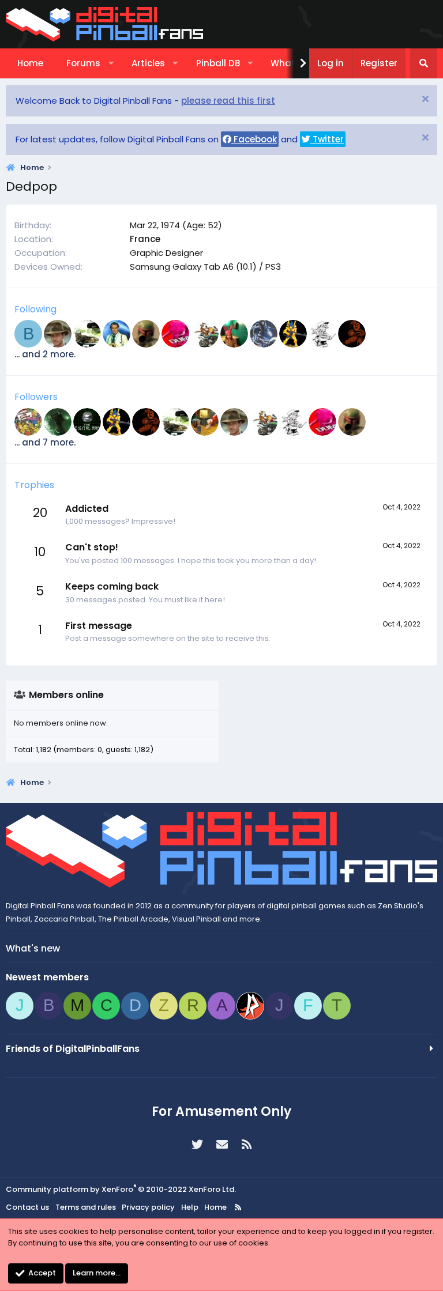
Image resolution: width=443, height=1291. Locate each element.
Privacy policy (148, 1207)
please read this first (228, 101)
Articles (148, 63)
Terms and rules (85, 1207)
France (145, 239)
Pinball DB (218, 63)
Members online (66, 694)
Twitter (327, 139)
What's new (33, 948)
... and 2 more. (45, 354)
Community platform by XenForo (121, 1189)
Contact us (27, 1207)
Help (189, 1207)
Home (30, 63)
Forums (83, 63)
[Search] (423, 63)
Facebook (254, 139)
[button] (111, 63)
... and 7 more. (45, 442)
